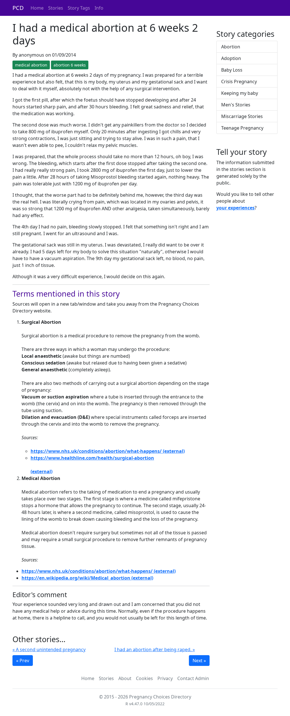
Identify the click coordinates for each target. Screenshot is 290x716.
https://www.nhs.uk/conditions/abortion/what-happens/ (96, 451)
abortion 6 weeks (70, 65)
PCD (18, 8)
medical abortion (31, 65)
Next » (199, 660)
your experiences (235, 208)
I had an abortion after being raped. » (154, 649)
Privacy (165, 678)
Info (99, 8)
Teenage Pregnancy (242, 128)
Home (37, 8)
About (124, 678)
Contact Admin (193, 678)
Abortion (230, 47)
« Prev (22, 660)
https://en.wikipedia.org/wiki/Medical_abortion (76, 578)
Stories (55, 8)
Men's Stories (235, 105)
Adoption (231, 58)
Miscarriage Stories (242, 116)
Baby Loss (231, 70)
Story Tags (79, 8)
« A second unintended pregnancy (49, 649)
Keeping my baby (239, 93)
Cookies (144, 678)
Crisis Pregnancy (239, 81)
